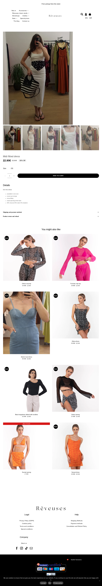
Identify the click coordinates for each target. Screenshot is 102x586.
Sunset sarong (26, 472)
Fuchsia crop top (75, 283)
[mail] (31, 548)
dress (10, 189)
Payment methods (77, 523)
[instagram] (21, 548)
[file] (55, 15)
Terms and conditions (27, 526)
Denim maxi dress (26, 357)
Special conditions (27, 529)
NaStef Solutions (76, 559)
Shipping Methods (76, 520)
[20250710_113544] (51, 78)
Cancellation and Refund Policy (77, 526)
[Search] (82, 14)
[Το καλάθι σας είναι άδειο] (86, 14)
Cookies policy (26, 523)
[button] (51, 212)
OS (12, 168)
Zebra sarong (75, 414)
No (50, 583)
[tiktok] (26, 548)
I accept (43, 583)
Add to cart (58, 175)
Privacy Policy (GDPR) (27, 520)
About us (24, 543)
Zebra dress (75, 341)
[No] (100, 581)
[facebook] (16, 548)
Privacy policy (58, 583)
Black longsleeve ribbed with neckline (26, 414)
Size (4, 168)
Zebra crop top (26, 283)
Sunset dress (75, 472)
